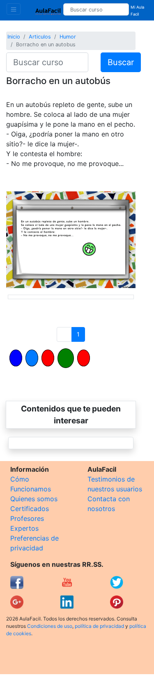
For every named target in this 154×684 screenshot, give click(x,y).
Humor (68, 37)
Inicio (13, 37)
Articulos (40, 37)
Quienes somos (33, 499)
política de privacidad (99, 626)
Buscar (121, 62)
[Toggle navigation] (14, 9)
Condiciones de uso (49, 626)
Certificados (29, 508)
